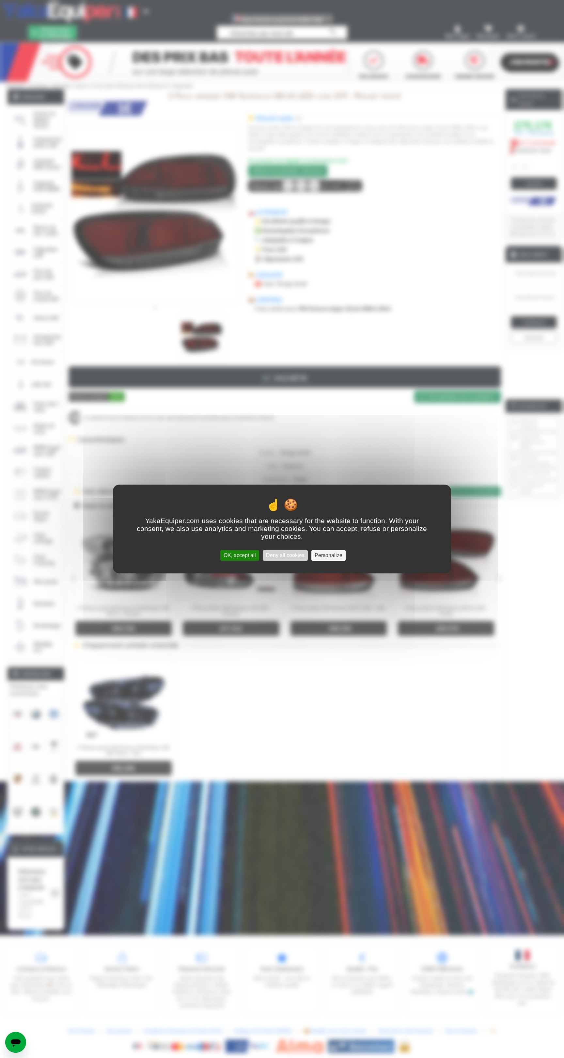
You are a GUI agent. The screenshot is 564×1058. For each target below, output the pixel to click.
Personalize (328, 555)
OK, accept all (240, 555)
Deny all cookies (285, 555)
